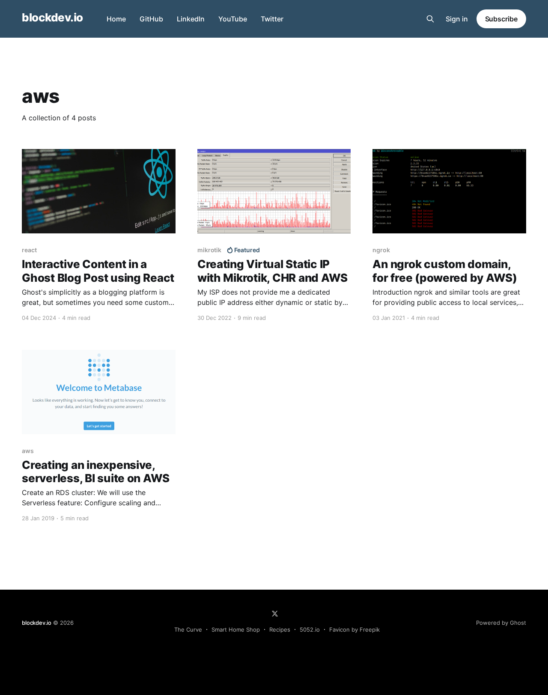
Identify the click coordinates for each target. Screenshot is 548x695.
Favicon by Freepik (354, 629)
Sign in (457, 19)
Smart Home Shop (235, 629)
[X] (274, 613)
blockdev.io (52, 17)
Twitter (272, 19)
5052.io (310, 629)
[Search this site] (430, 19)
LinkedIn (191, 19)
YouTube (232, 19)
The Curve (188, 629)
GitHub (151, 19)
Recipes (279, 629)
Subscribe (501, 19)
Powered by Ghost (501, 622)
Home (116, 19)
